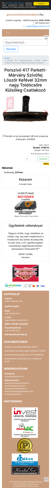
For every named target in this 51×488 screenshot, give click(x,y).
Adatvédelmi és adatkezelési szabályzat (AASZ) (25, 351)
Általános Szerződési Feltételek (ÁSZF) (21, 347)
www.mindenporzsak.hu (15, 386)
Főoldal (6, 58)
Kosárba (43, 158)
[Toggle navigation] (7, 32)
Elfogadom (41, 4)
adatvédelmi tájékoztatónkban (15, 3)
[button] (5, 112)
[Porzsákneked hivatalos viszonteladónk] (25, 445)
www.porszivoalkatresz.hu (16, 388)
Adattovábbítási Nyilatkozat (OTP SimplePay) (24, 355)
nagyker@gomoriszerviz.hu (38, 26)
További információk (43, 7)
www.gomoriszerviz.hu (14, 376)
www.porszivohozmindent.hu (17, 383)
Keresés (11, 49)
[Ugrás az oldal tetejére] (46, 479)
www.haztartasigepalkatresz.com (19, 391)
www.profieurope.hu (13, 394)
